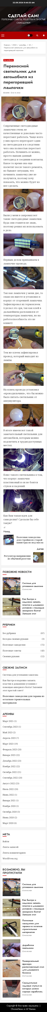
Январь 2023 (9, 755)
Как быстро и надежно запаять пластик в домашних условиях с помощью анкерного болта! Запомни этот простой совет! (33, 608)
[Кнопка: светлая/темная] (30, 35)
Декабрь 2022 (10, 760)
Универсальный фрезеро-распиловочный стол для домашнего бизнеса (33, 967)
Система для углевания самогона (32, 585)
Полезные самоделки (14, 644)
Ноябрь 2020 (9, 806)
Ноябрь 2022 (9, 766)
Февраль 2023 (10, 749)
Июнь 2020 (8, 817)
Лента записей (10, 847)
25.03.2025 (28, 589)
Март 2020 (8, 823)
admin (7, 93)
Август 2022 (9, 783)
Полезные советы (12, 650)
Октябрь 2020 (10, 811)
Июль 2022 (8, 789)
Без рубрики (8, 60)
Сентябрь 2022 (10, 777)
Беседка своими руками (15, 639)
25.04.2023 (28, 995)
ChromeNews (17, 1009)
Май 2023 (7, 732)
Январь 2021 (9, 800)
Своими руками (11, 656)
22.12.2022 (16, 93)
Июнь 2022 (8, 794)
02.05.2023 (28, 951)
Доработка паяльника (28, 947)
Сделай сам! (23, 16)
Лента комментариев (14, 852)
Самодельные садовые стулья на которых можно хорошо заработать (32, 987)
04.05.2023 (28, 935)
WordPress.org (10, 858)
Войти (6, 841)
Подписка (44, 35)
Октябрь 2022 (10, 772)
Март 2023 (8, 743)
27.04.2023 (28, 976)
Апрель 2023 (9, 738)
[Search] (37, 35)
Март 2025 (8, 721)
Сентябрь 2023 (10, 726)
